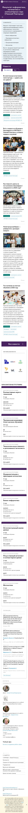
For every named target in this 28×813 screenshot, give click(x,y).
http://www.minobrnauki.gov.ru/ (10, 787)
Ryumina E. (5, 638)
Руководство (6, 760)
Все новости (14, 344)
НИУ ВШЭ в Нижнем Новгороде (10, 1)
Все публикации (7, 675)
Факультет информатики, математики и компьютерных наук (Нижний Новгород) (14, 10)
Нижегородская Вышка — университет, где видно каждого (11, 229)
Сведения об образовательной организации (13, 762)
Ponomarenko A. (13, 668)
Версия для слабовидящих (9, 767)
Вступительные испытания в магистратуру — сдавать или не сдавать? (13, 78)
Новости (7, 66)
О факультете (7, 22)
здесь (22, 802)
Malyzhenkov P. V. (7, 652)
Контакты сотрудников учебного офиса (12, 744)
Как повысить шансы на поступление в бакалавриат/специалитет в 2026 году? (13, 186)
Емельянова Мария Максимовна (10, 730)
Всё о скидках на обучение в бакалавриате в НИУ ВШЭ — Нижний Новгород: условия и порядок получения (13, 131)
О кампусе (6, 755)
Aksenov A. (11, 638)
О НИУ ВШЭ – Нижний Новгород (10, 757)
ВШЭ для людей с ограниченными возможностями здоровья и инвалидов (12, 770)
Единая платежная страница (9, 773)
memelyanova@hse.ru (11, 737)
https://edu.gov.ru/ (7, 793)
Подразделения (6, 764)
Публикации (6, 610)
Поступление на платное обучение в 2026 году (11, 287)
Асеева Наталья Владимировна (14, 693)
